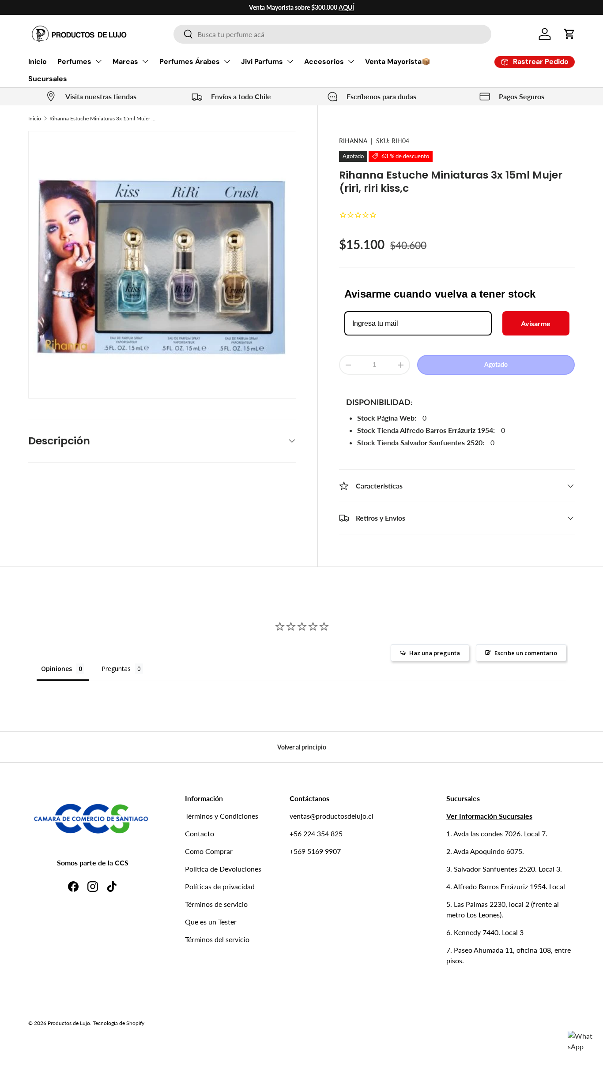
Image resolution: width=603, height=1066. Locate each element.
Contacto (199, 833)
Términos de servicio (216, 904)
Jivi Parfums (262, 61)
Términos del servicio (217, 939)
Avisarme (535, 324)
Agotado (496, 365)
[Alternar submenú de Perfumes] (98, 61)
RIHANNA (353, 141)
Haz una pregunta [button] (434, 653)
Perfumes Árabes (189, 61)
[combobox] (332, 34)
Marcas (125, 61)
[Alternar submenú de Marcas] (145, 61)
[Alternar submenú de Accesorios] (351, 61)
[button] (569, 34)
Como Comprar (209, 851)
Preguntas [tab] (116, 668)
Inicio (37, 61)
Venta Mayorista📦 (397, 61)
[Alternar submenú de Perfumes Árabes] (227, 61)
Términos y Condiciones (221, 816)
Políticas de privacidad (220, 886)
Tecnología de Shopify (118, 1023)
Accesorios (324, 61)
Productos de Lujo (69, 1023)
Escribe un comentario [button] (525, 653)
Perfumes (74, 61)
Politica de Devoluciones (223, 869)
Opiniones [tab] (56, 668)
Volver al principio (301, 747)
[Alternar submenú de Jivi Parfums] (290, 61)
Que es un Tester (211, 921)
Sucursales (47, 78)
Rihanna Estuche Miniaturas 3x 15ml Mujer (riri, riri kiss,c (102, 118)
